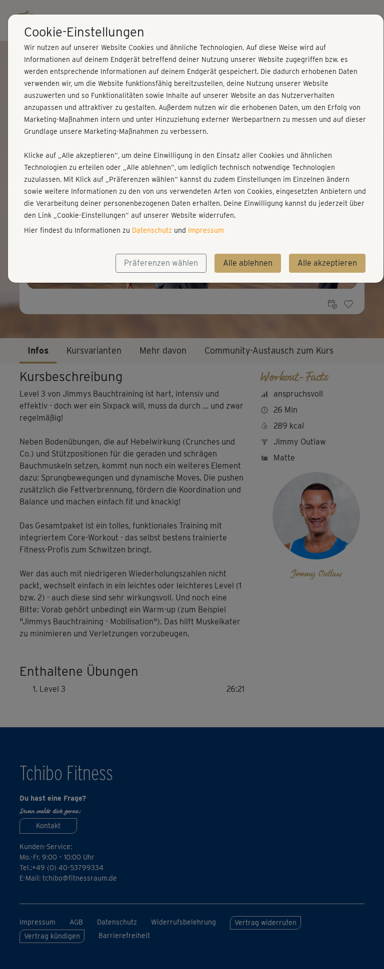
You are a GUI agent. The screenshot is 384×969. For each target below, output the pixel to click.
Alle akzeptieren (327, 263)
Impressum (206, 230)
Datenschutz (152, 230)
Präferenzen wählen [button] (161, 263)
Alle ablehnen (247, 263)
